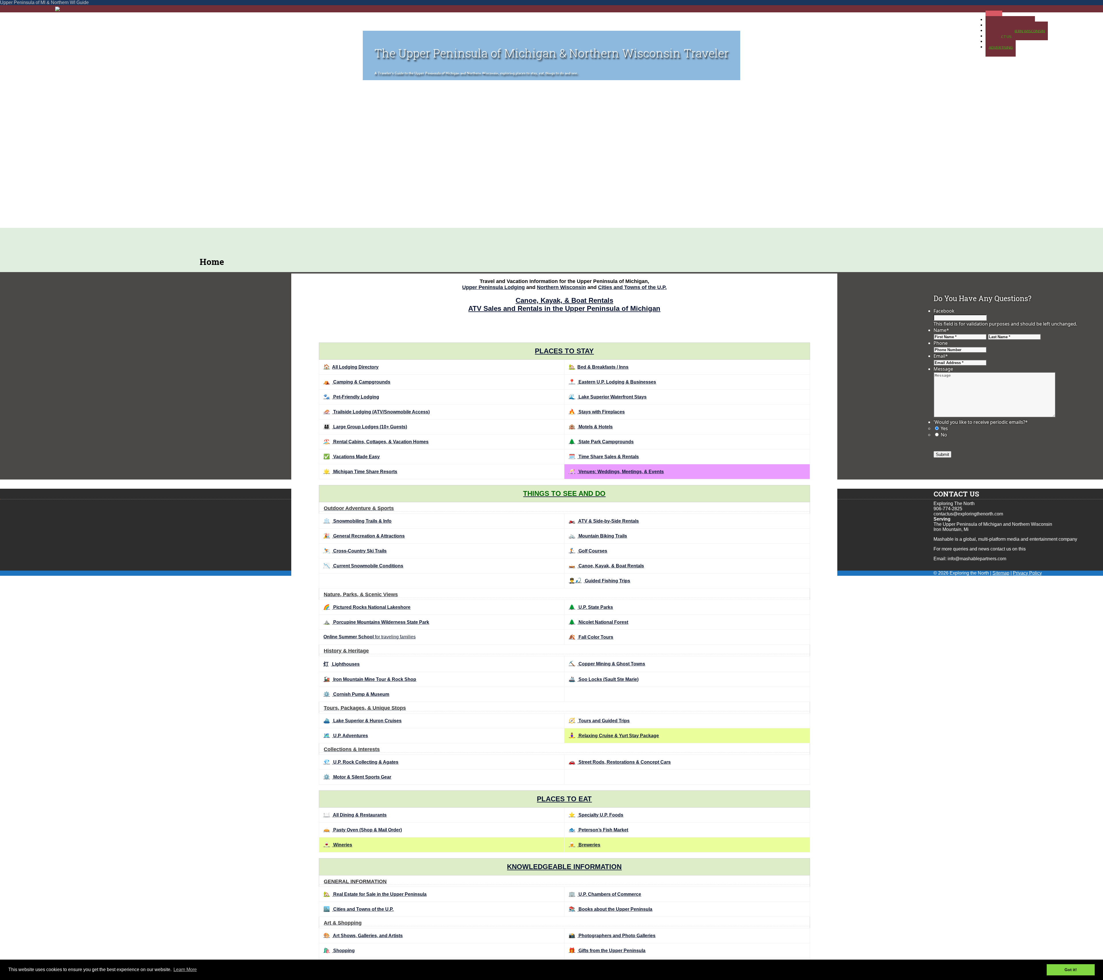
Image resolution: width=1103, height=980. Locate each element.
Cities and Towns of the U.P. (632, 287)
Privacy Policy (1027, 573)
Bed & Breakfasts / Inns (598, 367)
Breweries (584, 844)
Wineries (337, 844)
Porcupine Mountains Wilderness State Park (376, 622)
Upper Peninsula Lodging (493, 287)
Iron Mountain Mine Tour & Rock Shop (369, 679)
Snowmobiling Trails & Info (357, 521)
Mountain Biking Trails (598, 536)
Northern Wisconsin (561, 287)
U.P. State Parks (591, 607)
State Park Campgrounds (601, 441)
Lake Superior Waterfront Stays (608, 396)
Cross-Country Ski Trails (355, 550)
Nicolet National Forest (598, 622)
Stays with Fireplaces (597, 411)
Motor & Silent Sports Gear (357, 777)
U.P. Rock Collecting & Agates (360, 762)
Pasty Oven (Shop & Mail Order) (362, 829)
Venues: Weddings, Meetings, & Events (616, 471)
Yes (944, 428)
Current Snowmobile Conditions (363, 565)
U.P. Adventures (345, 735)
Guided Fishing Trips (599, 580)
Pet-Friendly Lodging (351, 396)
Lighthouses (341, 664)
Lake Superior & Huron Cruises (362, 720)
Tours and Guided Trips (599, 720)
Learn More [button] (185, 969)
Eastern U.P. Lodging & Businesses (612, 382)
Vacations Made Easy (351, 456)
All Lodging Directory (351, 367)
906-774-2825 (948, 508)
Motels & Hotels (591, 426)
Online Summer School (348, 636)
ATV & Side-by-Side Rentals (604, 521)
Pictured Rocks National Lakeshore (366, 607)
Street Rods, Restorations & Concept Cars (620, 762)
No (944, 435)
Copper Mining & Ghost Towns (607, 663)
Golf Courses (588, 550)
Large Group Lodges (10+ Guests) (365, 426)
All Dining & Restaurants (355, 815)
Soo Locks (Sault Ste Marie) (604, 679)
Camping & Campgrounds (356, 382)
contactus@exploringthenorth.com (968, 513)
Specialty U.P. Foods (596, 815)
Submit (942, 454)
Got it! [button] (1071, 969)
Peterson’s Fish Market (598, 829)
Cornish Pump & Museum (356, 694)
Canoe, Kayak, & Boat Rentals (564, 300)
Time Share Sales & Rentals (604, 456)
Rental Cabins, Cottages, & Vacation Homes (376, 441)
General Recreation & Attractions (364, 536)
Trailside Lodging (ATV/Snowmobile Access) (376, 411)
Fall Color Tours (591, 637)
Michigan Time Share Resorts (360, 471)
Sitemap (1000, 573)
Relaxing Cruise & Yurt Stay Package (614, 735)
